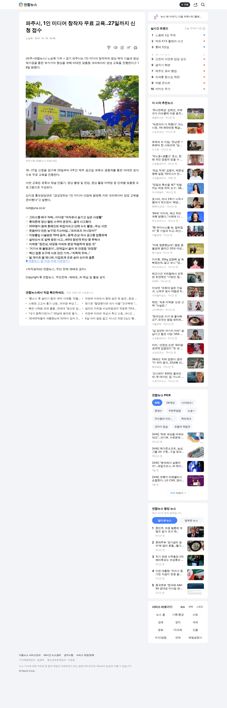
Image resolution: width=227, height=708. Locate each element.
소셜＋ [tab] (191, 410)
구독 (186, 4)
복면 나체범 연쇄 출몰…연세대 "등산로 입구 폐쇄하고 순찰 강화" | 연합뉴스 (55, 308)
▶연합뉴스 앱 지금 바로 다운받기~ (48, 261)
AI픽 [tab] (157, 402)
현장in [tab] (158, 410)
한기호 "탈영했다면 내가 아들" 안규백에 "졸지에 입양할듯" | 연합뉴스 (111, 303)
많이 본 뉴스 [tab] (164, 520)
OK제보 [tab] (170, 402)
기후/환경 (178, 614)
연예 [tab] (190, 606)
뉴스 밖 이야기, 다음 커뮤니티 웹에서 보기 (184, 16)
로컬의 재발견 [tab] (182, 426)
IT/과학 (178, 630)
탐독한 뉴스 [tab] (191, 520)
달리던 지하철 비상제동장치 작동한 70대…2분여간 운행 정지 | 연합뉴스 (111, 308)
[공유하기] (196, 5)
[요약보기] (109, 47)
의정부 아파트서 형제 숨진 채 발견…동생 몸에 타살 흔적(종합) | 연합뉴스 (111, 298)
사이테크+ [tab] (187, 402)
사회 (195, 614)
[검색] (204, 5)
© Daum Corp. (27, 670)
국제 (195, 622)
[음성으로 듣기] (115, 47)
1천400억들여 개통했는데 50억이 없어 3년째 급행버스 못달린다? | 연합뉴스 (55, 318)
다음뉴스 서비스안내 (30, 655)
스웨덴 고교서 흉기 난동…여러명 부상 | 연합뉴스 (55, 303)
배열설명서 (195, 637)
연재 (178, 637)
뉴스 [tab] (182, 606)
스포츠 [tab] (199, 606)
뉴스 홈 (160, 614)
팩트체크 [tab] (186, 418)
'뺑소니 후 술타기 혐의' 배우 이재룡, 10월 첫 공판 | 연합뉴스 (55, 298)
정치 (178, 622)
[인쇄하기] (135, 47)
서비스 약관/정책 (85, 655)
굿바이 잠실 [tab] (161, 426)
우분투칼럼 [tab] (175, 410)
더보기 (176, 493)
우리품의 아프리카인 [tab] (166, 418)
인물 (195, 630)
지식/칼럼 (161, 637)
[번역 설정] (122, 47)
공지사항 (68, 655)
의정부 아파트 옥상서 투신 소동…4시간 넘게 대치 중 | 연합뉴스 (111, 313)
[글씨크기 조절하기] (128, 47)
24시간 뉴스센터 (52, 655)
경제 (160, 622)
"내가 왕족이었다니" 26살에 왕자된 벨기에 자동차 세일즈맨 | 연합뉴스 (55, 313)
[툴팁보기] (204, 28)
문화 (160, 630)
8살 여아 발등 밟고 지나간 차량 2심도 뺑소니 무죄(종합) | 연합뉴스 (111, 318)
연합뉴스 (30, 4)
